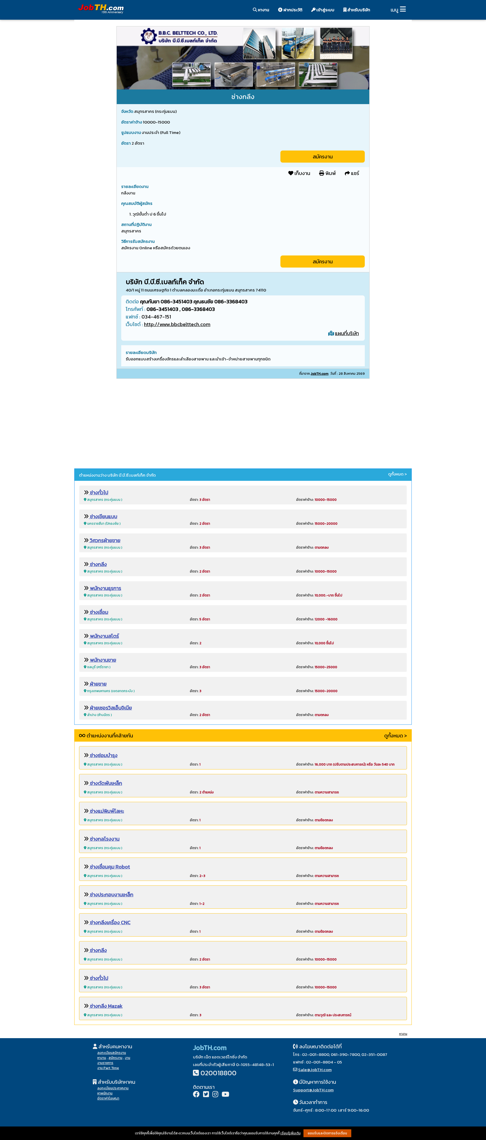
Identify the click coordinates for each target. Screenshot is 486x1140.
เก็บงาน (301, 173)
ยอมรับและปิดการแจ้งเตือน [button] (327, 1133)
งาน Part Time (108, 1068)
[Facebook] (196, 1095)
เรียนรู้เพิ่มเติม (290, 1133)
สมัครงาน (323, 156)
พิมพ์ (330, 173)
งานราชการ (105, 1062)
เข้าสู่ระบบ (325, 9)
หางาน (263, 9)
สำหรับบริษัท (358, 9)
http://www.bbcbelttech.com (177, 324)
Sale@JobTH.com (315, 1069)
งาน (127, 1057)
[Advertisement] (243, 424)
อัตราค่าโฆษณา (108, 1098)
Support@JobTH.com (313, 1090)
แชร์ (354, 173)
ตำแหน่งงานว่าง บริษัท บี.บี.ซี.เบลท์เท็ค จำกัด (117, 475)
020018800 (219, 1073)
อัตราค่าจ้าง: (316, 499)
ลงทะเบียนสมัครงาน (111, 1052)
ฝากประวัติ (292, 9)
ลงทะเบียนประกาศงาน (113, 1088)
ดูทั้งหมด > (397, 474)
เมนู (394, 10)
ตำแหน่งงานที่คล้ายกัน (109, 735)
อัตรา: (200, 499)
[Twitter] (206, 1095)
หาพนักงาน (104, 1093)
